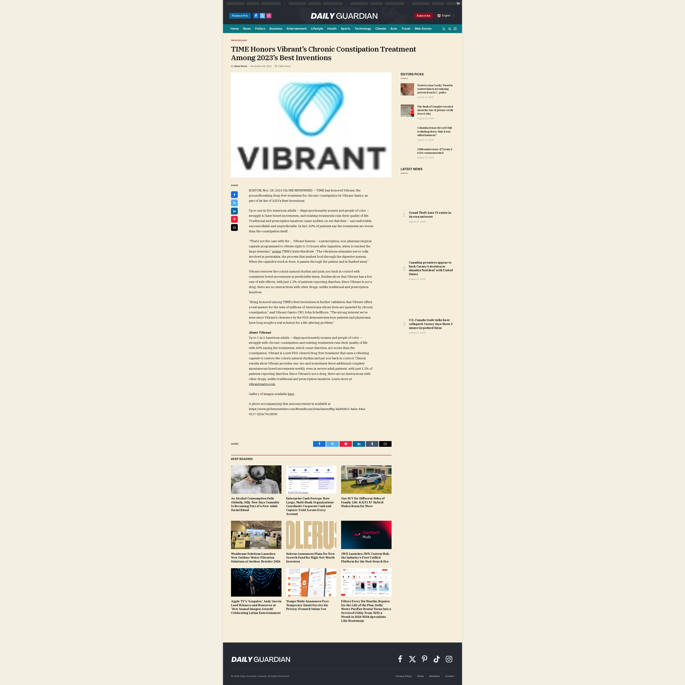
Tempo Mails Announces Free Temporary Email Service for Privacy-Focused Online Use (307, 605)
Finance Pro (240, 15)
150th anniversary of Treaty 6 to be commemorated (434, 151)
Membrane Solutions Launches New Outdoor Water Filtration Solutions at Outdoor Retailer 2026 (255, 557)
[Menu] (455, 29)
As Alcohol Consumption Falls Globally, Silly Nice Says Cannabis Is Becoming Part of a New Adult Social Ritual (255, 504)
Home (234, 28)
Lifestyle (317, 28)
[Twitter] (234, 202)
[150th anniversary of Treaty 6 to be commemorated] (407, 153)
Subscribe (423, 15)
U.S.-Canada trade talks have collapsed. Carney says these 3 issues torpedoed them (431, 324)
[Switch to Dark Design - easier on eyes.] (444, 28)
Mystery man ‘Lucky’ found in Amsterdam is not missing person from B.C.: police (435, 89)
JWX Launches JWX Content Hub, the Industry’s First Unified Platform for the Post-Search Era (365, 557)
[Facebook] (234, 194)
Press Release (239, 40)
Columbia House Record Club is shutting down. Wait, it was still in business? (434, 131)
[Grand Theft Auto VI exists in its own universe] (427, 193)
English (445, 15)
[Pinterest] (234, 219)
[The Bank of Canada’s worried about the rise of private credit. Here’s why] (407, 110)
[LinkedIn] (234, 211)
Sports (345, 28)
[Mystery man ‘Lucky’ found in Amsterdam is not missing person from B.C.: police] (407, 89)
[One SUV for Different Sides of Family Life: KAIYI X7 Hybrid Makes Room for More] (366, 479)
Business (276, 28)
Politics (260, 28)
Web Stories (423, 28)
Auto (393, 28)
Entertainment (297, 28)
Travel (405, 28)
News (247, 28)
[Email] (234, 227)
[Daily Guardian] (344, 15)
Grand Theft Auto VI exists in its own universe (430, 214)
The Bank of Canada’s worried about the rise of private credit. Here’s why (435, 110)
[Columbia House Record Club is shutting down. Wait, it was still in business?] (407, 132)
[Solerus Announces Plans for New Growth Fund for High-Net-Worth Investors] (311, 535)
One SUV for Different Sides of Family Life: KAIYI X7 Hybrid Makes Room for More (362, 502)
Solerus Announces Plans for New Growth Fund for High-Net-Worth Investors (310, 557)
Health (332, 28)
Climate (380, 28)
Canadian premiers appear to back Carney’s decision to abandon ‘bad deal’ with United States (431, 268)
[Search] (450, 29)
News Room (240, 66)
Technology (362, 28)
